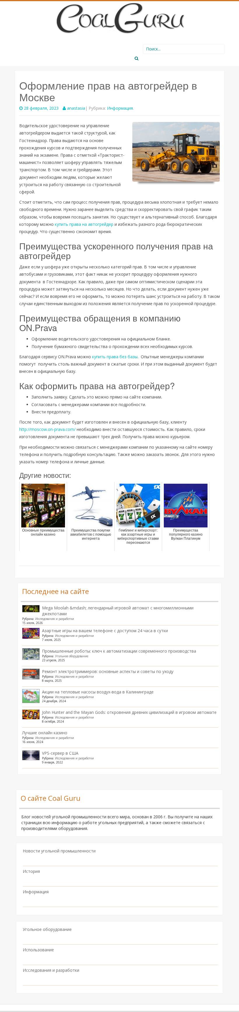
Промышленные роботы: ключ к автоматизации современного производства (119, 651)
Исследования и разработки (54, 619)
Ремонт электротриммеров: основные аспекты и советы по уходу (107, 671)
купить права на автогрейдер (84, 224)
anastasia (76, 108)
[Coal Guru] (120, 17)
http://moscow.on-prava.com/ (47, 429)
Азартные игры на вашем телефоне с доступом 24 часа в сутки (105, 630)
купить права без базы (115, 356)
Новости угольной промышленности (59, 851)
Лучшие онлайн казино (44, 732)
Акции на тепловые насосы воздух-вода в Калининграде (98, 692)
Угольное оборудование (71, 656)
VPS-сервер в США (60, 753)
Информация (120, 108)
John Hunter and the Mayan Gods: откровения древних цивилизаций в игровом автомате (129, 712)
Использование (38, 949)
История (31, 871)
